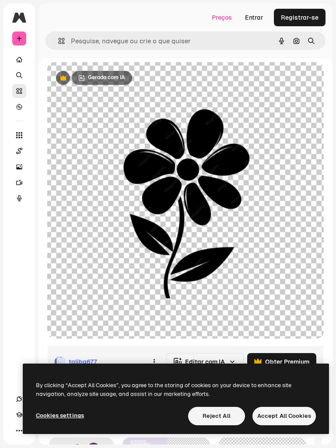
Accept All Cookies (284, 416)
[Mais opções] (154, 362)
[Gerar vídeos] (19, 182)
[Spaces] (19, 151)
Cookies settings (60, 415)
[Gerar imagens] (19, 167)
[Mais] (19, 431)
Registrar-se (299, 17)
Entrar (254, 17)
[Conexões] (19, 399)
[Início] (19, 59)
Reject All (217, 416)
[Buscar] (19, 75)
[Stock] (19, 91)
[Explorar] (19, 107)
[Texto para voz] (19, 198)
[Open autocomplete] (58, 41)
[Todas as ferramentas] (19, 135)
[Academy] (19, 415)
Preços (222, 17)
